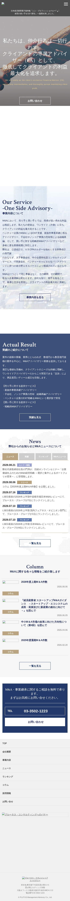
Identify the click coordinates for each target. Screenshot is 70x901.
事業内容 (6, 760)
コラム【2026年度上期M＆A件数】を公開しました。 (29, 486)
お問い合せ (7, 801)
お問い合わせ (35, 100)
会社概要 (6, 751)
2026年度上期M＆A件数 (34, 581)
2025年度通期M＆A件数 (34, 640)
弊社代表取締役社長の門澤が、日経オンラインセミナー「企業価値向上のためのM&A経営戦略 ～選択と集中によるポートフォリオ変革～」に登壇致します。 (34, 473)
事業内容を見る (35, 297)
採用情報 (6, 793)
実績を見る (35, 417)
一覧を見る (35, 543)
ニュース (6, 768)
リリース (24, 482)
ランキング (24, 492)
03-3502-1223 (36, 711)
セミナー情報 (24, 465)
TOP (4, 743)
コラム (11, 593)
